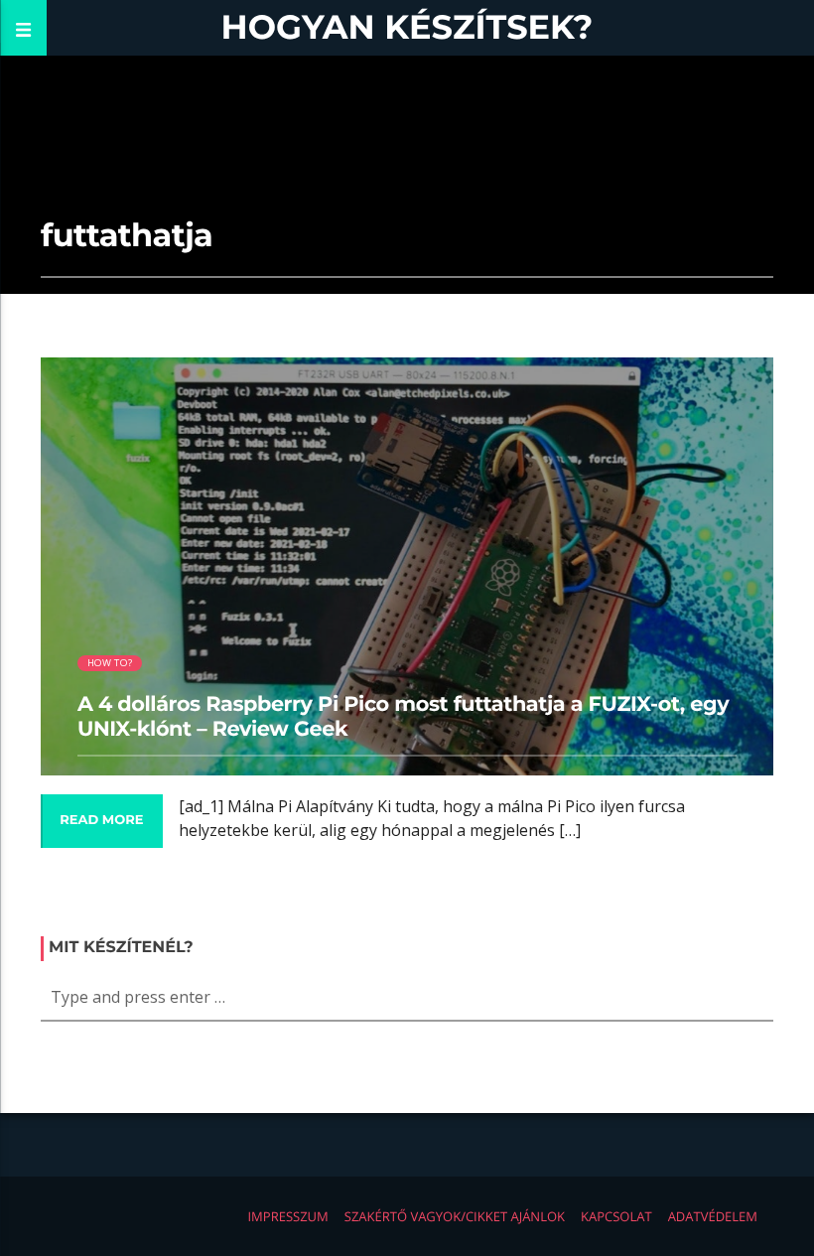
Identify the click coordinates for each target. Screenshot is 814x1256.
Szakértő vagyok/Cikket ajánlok (454, 1216)
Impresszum (287, 1216)
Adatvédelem (712, 1216)
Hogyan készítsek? (407, 27)
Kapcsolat (616, 1216)
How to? (109, 662)
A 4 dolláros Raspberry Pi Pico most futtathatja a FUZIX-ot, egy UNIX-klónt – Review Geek (403, 717)
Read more (101, 820)
